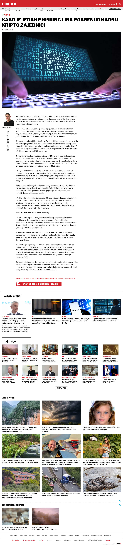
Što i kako (44, 535)
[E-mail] (8, 142)
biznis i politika (7, 9)
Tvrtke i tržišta (23, 535)
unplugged (62, 9)
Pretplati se (15, 540)
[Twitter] (8, 136)
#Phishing (69, 278)
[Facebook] (8, 132)
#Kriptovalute (51, 278)
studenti (93, 9)
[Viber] (8, 149)
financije (28, 9)
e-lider (41, 540)
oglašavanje (67, 540)
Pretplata (102, 4)
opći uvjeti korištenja (79, 540)
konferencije (102, 9)
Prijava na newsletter (29, 540)
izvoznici (85, 9)
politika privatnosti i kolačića (95, 540)
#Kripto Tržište (22, 278)
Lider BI (77, 9)
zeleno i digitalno (50, 9)
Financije (31, 535)
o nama (49, 540)
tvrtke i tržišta (18, 9)
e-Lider (96, 4)
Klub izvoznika (85, 535)
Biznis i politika (13, 535)
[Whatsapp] (8, 146)
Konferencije (107, 535)
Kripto (38, 535)
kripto (36, 9)
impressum (58, 540)
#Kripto (61, 278)
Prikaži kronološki (115, 8)
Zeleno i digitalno (54, 535)
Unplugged (63, 535)
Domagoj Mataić (6, 127)
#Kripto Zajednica (37, 278)
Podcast (71, 535)
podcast (70, 9)
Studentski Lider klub (96, 535)
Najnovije (10, 341)
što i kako (41, 9)
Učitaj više (61, 388)
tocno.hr (108, 540)
